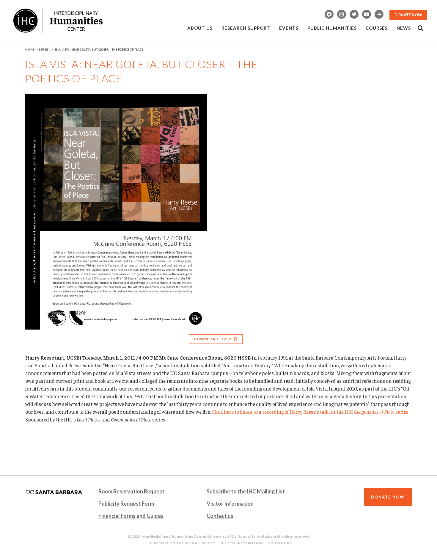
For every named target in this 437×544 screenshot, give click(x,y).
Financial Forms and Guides (131, 515)
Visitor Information (230, 503)
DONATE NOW (408, 14)
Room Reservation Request (131, 491)
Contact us (220, 515)
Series (43, 49)
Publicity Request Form (126, 503)
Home (29, 49)
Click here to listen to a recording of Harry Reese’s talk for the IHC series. (310, 411)
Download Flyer (212, 339)
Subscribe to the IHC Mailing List (246, 491)
